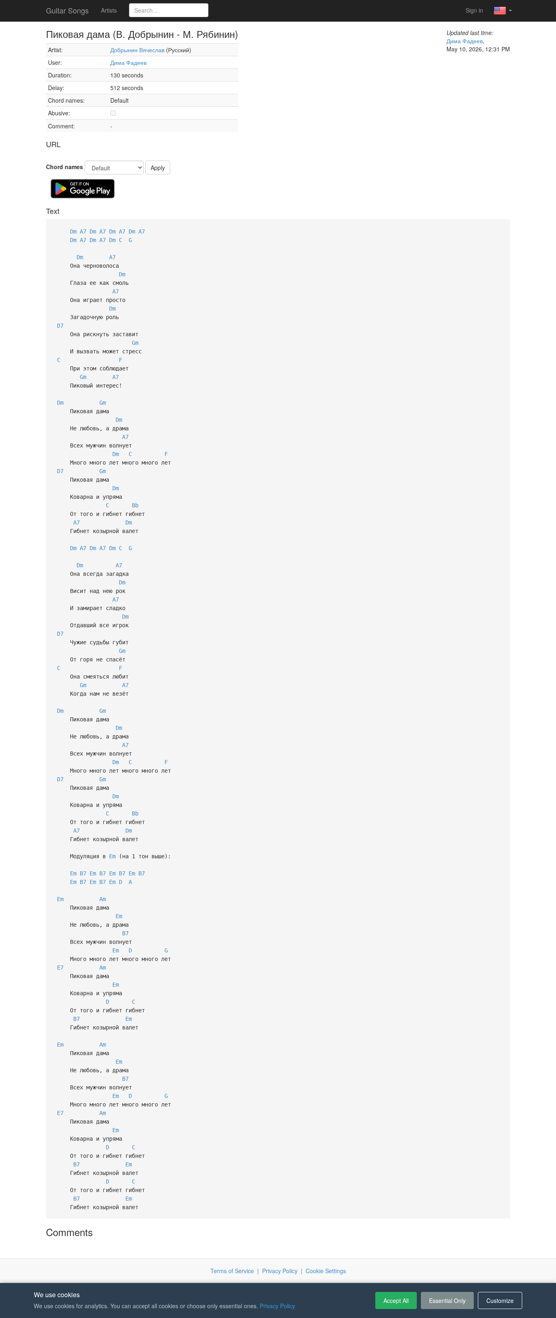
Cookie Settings (326, 1271)
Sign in (474, 10)
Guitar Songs (67, 10)
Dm (73, 231)
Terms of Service (232, 1271)
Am (102, 899)
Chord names (64, 167)
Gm (135, 342)
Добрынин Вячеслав (137, 50)
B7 (83, 873)
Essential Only (447, 1300)
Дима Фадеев (128, 62)
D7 (60, 325)
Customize (500, 1300)
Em (112, 856)
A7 (83, 231)
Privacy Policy (280, 1271)
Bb (135, 505)
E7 (60, 967)
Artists (109, 10)
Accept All (396, 1300)
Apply (158, 167)
